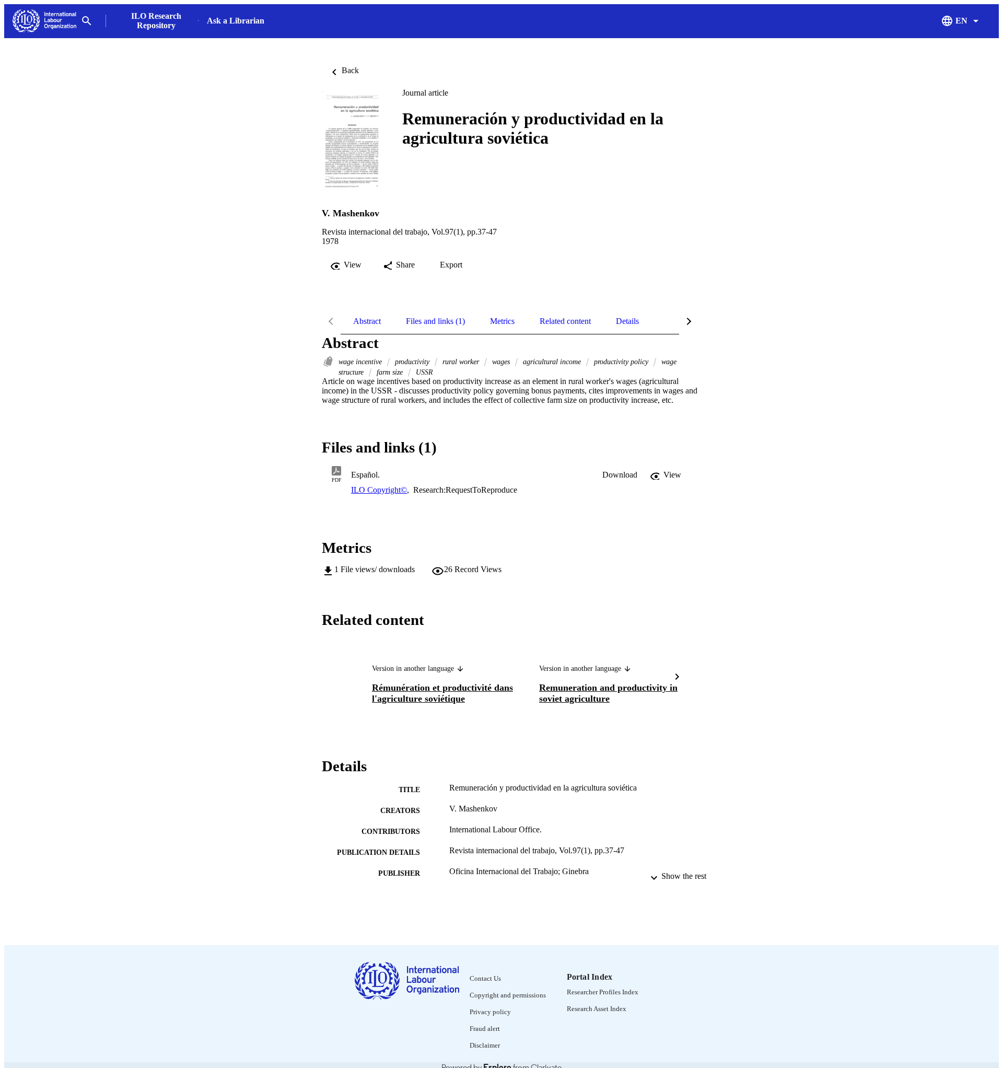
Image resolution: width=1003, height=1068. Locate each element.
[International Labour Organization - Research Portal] (44, 21)
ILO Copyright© (379, 489)
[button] (620, 475)
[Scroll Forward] (677, 678)
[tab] (367, 321)
